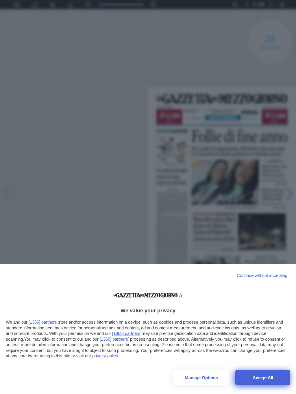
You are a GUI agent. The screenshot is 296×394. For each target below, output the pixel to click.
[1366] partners (43, 322)
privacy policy (105, 355)
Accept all (263, 377)
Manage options (201, 377)
